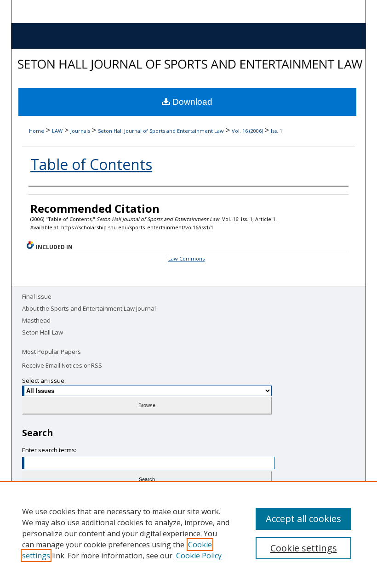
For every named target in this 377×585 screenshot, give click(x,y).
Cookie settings (303, 548)
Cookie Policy (199, 556)
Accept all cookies (303, 518)
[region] (188, 533)
